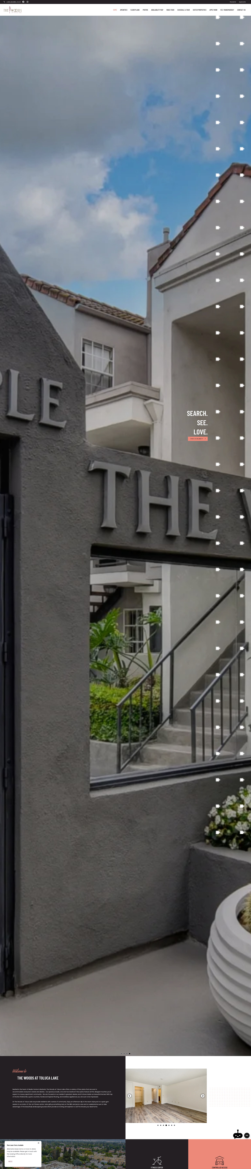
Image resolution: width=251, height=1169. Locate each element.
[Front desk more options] (247, 1135)
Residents (233, 2)
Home (115, 10)
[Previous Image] (129, 1096)
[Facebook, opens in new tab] (23, 2)
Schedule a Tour (183, 10)
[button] (167, 1096)
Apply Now (214, 10)
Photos (145, 10)
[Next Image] (203, 1096)
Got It (10, 1161)
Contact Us (241, 10)
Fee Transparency (227, 10)
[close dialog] (38, 1143)
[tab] (121, 1053)
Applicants (243, 2)
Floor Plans (135, 10)
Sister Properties (199, 10)
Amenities (123, 10)
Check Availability (197, 439)
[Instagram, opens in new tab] (27, 2)
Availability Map (157, 10)
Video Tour (171, 10)
